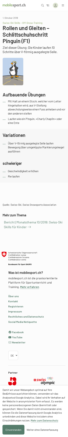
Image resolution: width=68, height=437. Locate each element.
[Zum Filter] (48, 5)
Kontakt (13, 301)
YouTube (17, 337)
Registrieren (15, 306)
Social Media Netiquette (22, 321)
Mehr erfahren (29, 287)
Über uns (13, 296)
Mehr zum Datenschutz (44, 420)
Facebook (18, 332)
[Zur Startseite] (14, 5)
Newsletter (18, 342)
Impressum (15, 311)
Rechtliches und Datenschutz (26, 316)
